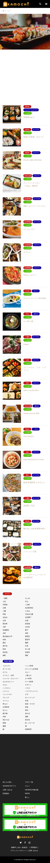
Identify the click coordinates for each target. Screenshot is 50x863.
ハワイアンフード (31, 691)
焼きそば (6, 720)
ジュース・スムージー (11, 678)
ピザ (26, 694)
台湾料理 (6, 707)
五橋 (4, 608)
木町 (4, 633)
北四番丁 (28, 617)
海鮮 (26, 717)
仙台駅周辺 (29, 608)
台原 (4, 620)
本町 (26, 633)
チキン (5, 685)
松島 (4, 639)
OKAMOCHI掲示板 (31, 790)
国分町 (5, 624)
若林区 (27, 652)
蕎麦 (4, 726)
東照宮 (27, 636)
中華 (26, 701)
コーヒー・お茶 (8, 675)
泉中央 (5, 646)
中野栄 (5, 605)
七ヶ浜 (27, 598)
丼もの (5, 704)
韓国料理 (28, 729)
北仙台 (5, 617)
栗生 (4, 643)
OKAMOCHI (19, 859)
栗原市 (27, 639)
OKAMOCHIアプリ (9, 786)
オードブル (7, 669)
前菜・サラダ (30, 704)
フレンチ (6, 697)
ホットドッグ (30, 697)
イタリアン (7, 666)
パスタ (27, 688)
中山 (26, 601)
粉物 (4, 723)
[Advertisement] (25, 76)
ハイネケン (7, 688)
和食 (26, 707)
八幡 (4, 611)
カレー (27, 672)
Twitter (21, 842)
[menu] (46, 4)
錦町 (4, 655)
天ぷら (5, 710)
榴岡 (26, 643)
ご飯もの (28, 675)
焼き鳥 (27, 720)
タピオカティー (8, 682)
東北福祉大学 (7, 636)
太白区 (27, 627)
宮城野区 (6, 630)
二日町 (27, 605)
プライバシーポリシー (18, 851)
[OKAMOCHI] (16, 4)
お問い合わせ (7, 790)
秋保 (4, 649)
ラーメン (6, 701)
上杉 (4, 601)
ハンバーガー (7, 694)
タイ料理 (28, 678)
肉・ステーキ (30, 723)
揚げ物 (5, 713)
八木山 (27, 611)
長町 (26, 655)
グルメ (27, 786)
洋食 (4, 717)
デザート (28, 685)
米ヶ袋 (27, 649)
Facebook (25, 842)
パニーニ (6, 691)
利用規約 (6, 793)
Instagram (29, 842)
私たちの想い (7, 782)
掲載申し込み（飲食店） (20, 847)
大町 (4, 627)
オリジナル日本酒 (31, 669)
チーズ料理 (29, 682)
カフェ (5, 672)
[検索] (40, 4)
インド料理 (29, 666)
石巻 (26, 646)
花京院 (5, 652)
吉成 (26, 620)
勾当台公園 (29, 614)
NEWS (27, 793)
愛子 (26, 630)
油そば (27, 713)
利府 (4, 614)
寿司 (26, 710)
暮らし (27, 797)
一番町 (5, 598)
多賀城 (27, 624)
